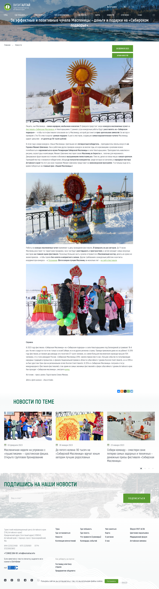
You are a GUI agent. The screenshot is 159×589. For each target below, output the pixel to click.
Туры (57, 529)
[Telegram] (131, 391)
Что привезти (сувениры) (90, 536)
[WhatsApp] (128, 391)
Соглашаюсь (111, 581)
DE (133, 6)
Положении (52, 260)
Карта (107, 533)
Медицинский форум (138, 536)
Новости (58, 536)
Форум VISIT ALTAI (137, 529)
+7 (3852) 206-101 (11, 553)
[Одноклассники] (121, 391)
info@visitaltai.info (27, 553)
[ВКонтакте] (118, 391)
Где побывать (86, 529)
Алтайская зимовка (138, 540)
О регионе (109, 536)
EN (129, 6)
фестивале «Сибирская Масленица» (40, 129)
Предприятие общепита (65, 570)
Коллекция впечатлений (65, 540)
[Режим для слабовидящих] (143, 7)
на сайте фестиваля (109, 260)
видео (67, 369)
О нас (107, 540)
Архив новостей (122, 55)
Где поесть (84, 533)
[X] (125, 391)
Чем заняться (110, 529)
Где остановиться (62, 533)
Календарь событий (88, 540)
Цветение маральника (139, 533)
